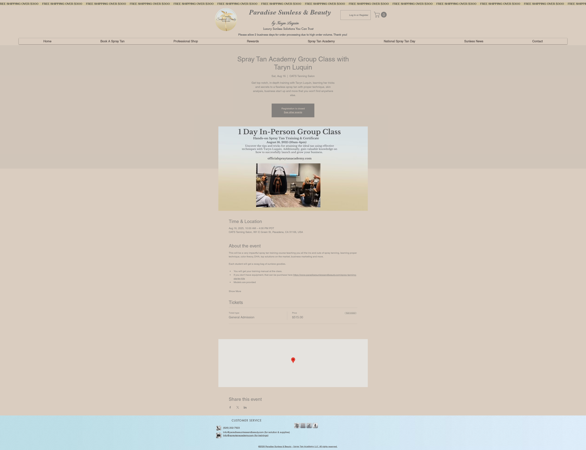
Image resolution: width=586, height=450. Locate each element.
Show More (235, 291)
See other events (293, 112)
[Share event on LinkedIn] (245, 407)
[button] (185, 41)
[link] (381, 15)
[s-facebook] (315, 425)
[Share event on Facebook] (230, 407)
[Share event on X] (237, 407)
